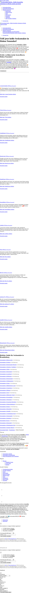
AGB (6, 538)
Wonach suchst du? (7, 9)
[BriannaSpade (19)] (5, 340)
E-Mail (1, 534)
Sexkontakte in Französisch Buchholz (8, 402)
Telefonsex (7, 17)
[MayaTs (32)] (5, 270)
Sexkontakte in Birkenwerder (6, 360)
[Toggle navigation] (0, 5)
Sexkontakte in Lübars (5, 383)
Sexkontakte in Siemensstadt (6, 416)
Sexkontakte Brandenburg (8, 8)
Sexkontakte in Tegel (4, 392)
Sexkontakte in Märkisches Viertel (7, 395)
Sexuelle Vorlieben (7, 470)
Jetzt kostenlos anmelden (6, 536)
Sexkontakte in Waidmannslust (6, 381)
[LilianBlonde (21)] (5, 130)
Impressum (5, 521)
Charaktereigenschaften (8, 469)
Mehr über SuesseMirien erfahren (7, 209)
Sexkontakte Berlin (7, 7)
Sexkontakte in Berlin (7, 453)
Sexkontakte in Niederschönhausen (7, 404)
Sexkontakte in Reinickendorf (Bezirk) (8, 364)
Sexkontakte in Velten (4, 369)
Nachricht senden (3, 96)
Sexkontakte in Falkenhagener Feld (7, 425)
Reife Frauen (8, 14)
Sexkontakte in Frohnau (5, 362)
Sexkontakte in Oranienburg (6, 388)
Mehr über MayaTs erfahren (6, 281)
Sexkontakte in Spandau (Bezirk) (7, 427)
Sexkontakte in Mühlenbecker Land (7, 385)
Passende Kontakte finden (6, 592)
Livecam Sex (5, 20)
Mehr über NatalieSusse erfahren (7, 186)
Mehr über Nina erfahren (5, 256)
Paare (6, 13)
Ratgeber (7, 464)
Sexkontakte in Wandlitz (5, 411)
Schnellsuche (3, 70)
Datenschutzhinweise (12, 538)
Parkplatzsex (5, 478)
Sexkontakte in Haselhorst (5, 418)
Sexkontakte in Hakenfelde (6, 409)
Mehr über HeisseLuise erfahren (7, 163)
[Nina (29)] (5, 247)
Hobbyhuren (8, 11)
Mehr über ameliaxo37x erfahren (7, 304)
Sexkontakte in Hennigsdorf (6, 371)
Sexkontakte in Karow (5, 420)
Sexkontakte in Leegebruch (6, 374)
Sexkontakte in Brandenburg (9, 455)
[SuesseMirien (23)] (5, 199)
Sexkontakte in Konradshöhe (6, 397)
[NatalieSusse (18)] (5, 176)
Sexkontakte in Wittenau (5, 390)
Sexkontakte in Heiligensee (6, 376)
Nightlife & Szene (9, 462)
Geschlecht (2, 574)
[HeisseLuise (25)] (5, 153)
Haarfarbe (2, 589)
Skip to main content (4, 0)
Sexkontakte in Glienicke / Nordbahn (8, 367)
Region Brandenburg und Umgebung (11, 456)
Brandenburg (12, 430)
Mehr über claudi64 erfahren (6, 327)
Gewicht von (3, 582)
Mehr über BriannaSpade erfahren (7, 350)
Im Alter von (2, 577)
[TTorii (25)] (5, 107)
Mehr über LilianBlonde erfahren (7, 140)
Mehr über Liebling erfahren (6, 233)
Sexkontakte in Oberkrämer (6, 399)
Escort (4, 471)
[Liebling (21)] (5, 223)
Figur (1, 587)
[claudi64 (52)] (5, 317)
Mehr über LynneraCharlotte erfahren (8, 94)
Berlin (27, 434)
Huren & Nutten (6, 474)
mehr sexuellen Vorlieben (10, 18)
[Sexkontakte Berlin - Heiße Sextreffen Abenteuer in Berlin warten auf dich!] (14, 3)
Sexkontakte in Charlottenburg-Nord (8, 413)
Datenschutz (5, 520)
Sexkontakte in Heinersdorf (6, 423)
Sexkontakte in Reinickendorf (6, 378)
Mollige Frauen (8, 12)
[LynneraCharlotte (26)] (5, 83)
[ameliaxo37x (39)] (5, 294)
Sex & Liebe (8, 463)
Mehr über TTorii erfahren (5, 117)
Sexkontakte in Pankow (5, 406)
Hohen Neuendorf (12, 85)
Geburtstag (2, 533)
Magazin (4, 461)
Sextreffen (7, 16)
